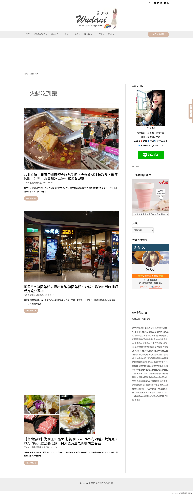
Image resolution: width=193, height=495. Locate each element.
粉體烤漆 (150, 385)
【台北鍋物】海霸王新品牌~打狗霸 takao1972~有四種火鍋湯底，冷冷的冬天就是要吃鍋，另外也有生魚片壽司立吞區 (71, 441)
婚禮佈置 (150, 332)
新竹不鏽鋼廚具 (148, 339)
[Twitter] (158, 3)
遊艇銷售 (151, 392)
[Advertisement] (96, 54)
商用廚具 (138, 343)
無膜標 (141, 389)
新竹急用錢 (143, 354)
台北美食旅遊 (35, 183)
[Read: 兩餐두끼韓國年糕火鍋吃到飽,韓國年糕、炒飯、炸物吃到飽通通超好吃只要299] (71, 246)
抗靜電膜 (144, 328)
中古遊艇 (144, 396)
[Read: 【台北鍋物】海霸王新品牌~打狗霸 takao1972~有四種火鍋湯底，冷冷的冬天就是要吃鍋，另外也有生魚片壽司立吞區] (59, 414)
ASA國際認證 (150, 389)
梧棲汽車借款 (148, 366)
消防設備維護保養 (154, 358)
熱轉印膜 (152, 328)
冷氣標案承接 (140, 385)
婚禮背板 (158, 332)
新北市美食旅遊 (36, 295)
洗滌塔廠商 (157, 373)
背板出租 (148, 335)
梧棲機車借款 (159, 366)
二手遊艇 (136, 396)
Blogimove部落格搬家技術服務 (182, 493)
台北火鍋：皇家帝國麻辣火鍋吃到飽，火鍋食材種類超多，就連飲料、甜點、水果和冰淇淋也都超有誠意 (71, 176)
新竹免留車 (153, 354)
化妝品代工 (147, 370)
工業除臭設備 (142, 377)
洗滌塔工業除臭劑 (144, 373)
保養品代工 (157, 370)
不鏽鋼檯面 (137, 339)
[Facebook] (155, 3)
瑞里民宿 (136, 328)
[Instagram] (161, 3)
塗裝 (156, 385)
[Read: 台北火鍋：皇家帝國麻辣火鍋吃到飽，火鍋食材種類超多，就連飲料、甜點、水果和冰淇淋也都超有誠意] (71, 139)
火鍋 (43, 447)
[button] (150, 2)
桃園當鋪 (150, 347)
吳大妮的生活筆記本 (104, 483)
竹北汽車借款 (140, 351)
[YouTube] (165, 3)
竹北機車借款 (152, 351)
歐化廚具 (146, 343)
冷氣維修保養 (142, 381)
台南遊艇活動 (161, 392)
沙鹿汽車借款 (159, 362)
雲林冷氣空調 (154, 377)
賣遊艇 (137, 400)
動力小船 (136, 392)
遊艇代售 (152, 396)
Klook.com (136, 166)
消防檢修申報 (140, 358)
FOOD (26, 183)
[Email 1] (168, 3)
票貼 (159, 328)
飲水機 (155, 335)
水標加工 (162, 385)
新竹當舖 (158, 347)
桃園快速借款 (140, 347)
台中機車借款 (140, 332)
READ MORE (31, 198)
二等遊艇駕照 (162, 389)
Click (191, 111)
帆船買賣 (143, 392)
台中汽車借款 (157, 343)
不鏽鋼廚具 (163, 335)
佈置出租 (139, 335)
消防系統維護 (148, 362)
